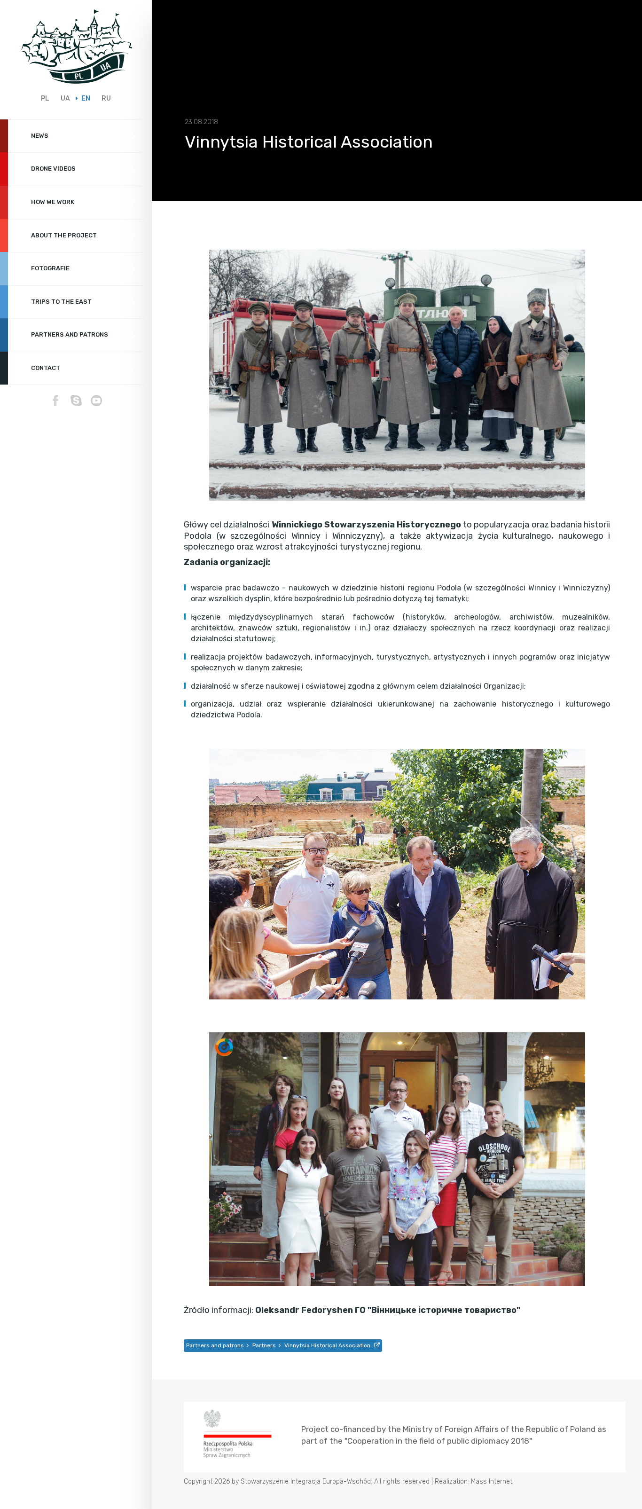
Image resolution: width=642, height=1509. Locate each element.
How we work (52, 201)
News (39, 135)
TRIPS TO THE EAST (61, 301)
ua (65, 98)
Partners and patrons (69, 334)
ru (106, 98)
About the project (64, 235)
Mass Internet (491, 1481)
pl (45, 98)
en (85, 98)
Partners (264, 1345)
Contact (45, 367)
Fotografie (50, 268)
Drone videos (53, 168)
